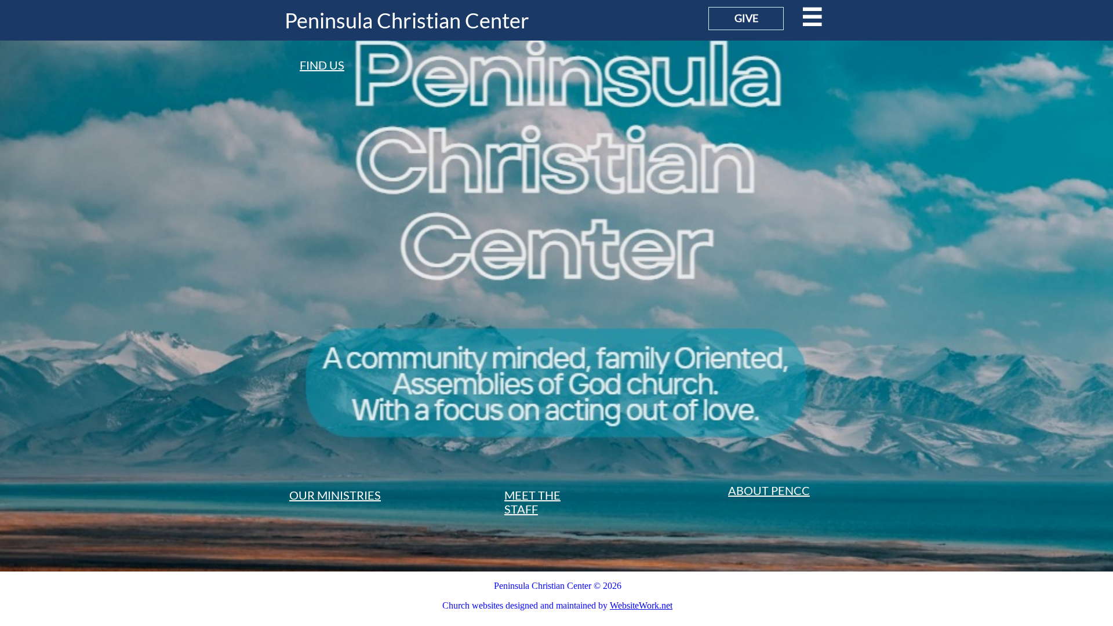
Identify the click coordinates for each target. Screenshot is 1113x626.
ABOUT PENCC (769, 490)
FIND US (322, 65)
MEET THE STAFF (532, 502)
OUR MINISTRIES (335, 495)
